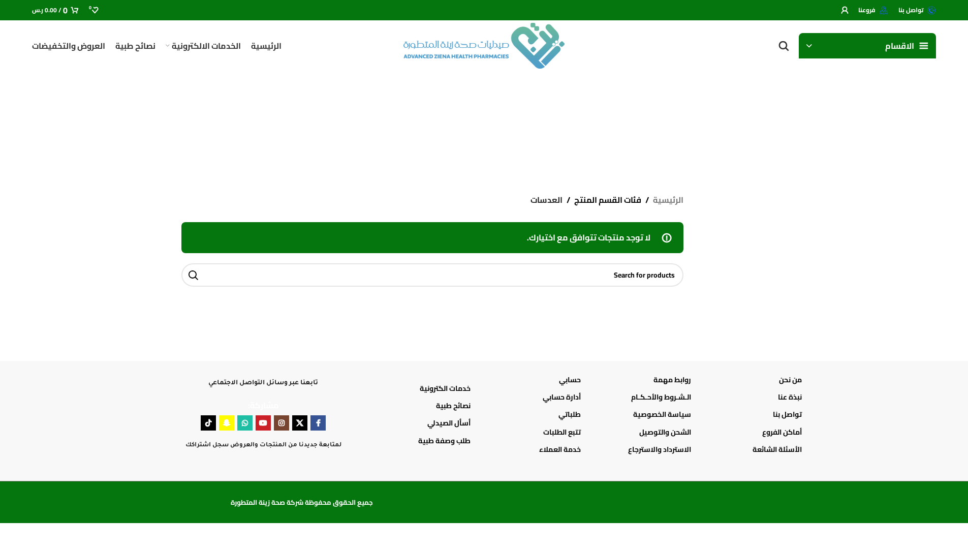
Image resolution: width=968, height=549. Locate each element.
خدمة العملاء (560, 449)
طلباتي (569, 414)
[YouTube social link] (263, 423)
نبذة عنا (789, 397)
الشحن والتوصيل (665, 432)
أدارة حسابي (562, 397)
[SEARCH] (193, 275)
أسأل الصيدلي (449, 423)
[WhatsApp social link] (245, 423)
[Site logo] (483, 44)
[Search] (783, 46)
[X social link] (299, 423)
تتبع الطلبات (562, 432)
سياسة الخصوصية (662, 414)
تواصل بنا (787, 414)
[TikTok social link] (208, 423)
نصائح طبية (453, 405)
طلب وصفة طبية (444, 440)
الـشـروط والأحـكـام (661, 397)
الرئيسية (668, 200)
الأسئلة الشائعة (777, 449)
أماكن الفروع (781, 432)
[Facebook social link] (318, 423)
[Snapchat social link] (226, 423)
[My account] (844, 10)
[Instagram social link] (281, 423)
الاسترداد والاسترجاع (659, 449)
